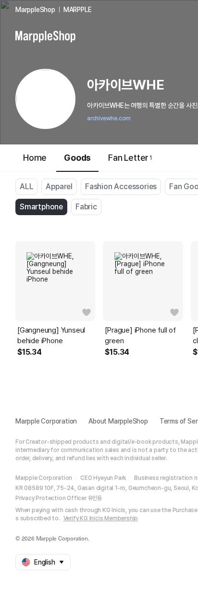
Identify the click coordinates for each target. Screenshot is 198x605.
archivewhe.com (109, 118)
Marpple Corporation (46, 421)
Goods (77, 158)
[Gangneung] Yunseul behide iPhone (51, 335)
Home (35, 158)
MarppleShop (35, 9)
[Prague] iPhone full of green (140, 335)
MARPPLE (77, 9)
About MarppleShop (118, 421)
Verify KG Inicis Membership (100, 518)
